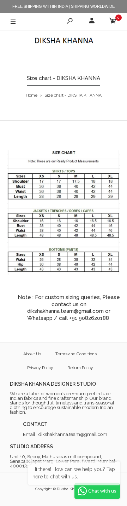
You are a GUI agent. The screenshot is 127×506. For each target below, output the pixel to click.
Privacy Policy (40, 367)
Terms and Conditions (76, 353)
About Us (32, 353)
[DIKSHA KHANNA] (63, 41)
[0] (112, 22)
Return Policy (80, 367)
